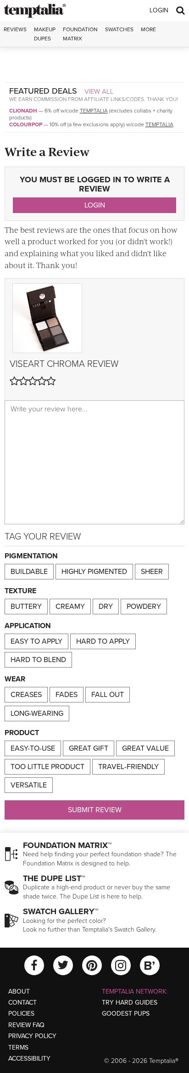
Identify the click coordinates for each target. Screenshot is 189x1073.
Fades (67, 694)
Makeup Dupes (45, 33)
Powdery (144, 606)
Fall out (107, 694)
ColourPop (25, 124)
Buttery (26, 606)
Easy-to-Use (33, 748)
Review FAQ (26, 1025)
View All (99, 91)
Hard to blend (38, 659)
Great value (145, 748)
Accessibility (29, 1058)
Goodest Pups (126, 1013)
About (19, 991)
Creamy (70, 606)
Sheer (152, 571)
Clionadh (23, 110)
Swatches (119, 29)
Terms (18, 1047)
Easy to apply (36, 641)
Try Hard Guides (129, 1002)
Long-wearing (37, 713)
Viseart (27, 364)
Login (159, 10)
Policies (21, 1013)
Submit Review (95, 810)
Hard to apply (103, 641)
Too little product (47, 766)
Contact (22, 1002)
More (148, 29)
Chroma (66, 364)
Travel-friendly (128, 766)
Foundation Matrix (80, 33)
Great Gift (88, 748)
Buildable (29, 571)
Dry (106, 606)
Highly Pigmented (94, 571)
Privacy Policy (32, 1036)
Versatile (29, 785)
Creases (26, 694)
